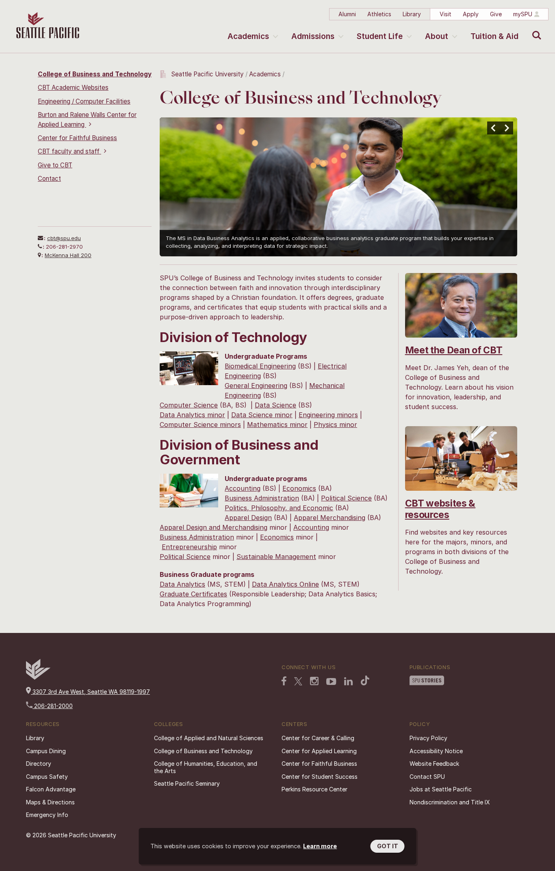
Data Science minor (262, 415)
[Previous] (493, 127)
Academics (248, 36)
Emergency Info (47, 814)
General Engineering (256, 385)
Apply (471, 14)
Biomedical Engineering (260, 366)
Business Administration (262, 498)
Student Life (380, 36)
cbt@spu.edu (64, 238)
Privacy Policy (428, 737)
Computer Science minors (200, 424)
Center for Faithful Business (77, 138)
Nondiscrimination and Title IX (450, 802)
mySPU (522, 14)
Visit (445, 14)
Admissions (312, 36)
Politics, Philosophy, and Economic (279, 508)
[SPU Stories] (427, 681)
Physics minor (335, 424)
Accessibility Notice (436, 751)
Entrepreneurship (189, 547)
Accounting (242, 488)
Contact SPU (427, 776)
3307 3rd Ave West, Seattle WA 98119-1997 (90, 691)
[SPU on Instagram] (314, 682)
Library (412, 14)
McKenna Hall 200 (68, 255)
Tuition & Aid (494, 36)
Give (496, 14)
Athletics (379, 14)
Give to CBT (55, 165)
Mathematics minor (277, 424)
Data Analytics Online (285, 584)
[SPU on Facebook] (284, 681)
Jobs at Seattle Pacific (441, 789)
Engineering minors (328, 415)
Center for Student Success (320, 776)
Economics (299, 488)
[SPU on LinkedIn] (348, 682)
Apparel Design (248, 518)
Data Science (275, 405)
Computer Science (189, 405)
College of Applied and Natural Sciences (208, 737)
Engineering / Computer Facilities (84, 101)
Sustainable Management (276, 556)
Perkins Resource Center (314, 789)
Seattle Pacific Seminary (187, 783)
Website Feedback (434, 763)
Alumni (347, 14)
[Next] (506, 127)
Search (535, 29)
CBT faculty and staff (69, 151)
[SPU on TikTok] (365, 681)
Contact (49, 178)
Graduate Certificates (193, 594)
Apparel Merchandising (329, 518)
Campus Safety (47, 776)
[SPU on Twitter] (298, 682)
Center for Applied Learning (319, 751)
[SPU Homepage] (38, 677)
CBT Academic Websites (73, 87)
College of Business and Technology (95, 74)
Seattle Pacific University (207, 74)
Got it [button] (387, 846)
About (436, 36)
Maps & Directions (50, 802)
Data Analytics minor (192, 415)
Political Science (346, 498)
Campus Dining (46, 751)
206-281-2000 (53, 705)
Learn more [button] (320, 846)
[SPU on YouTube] (331, 682)
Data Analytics (182, 584)
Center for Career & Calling (318, 737)
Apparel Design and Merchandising (213, 527)
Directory (38, 763)
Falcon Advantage (51, 789)
